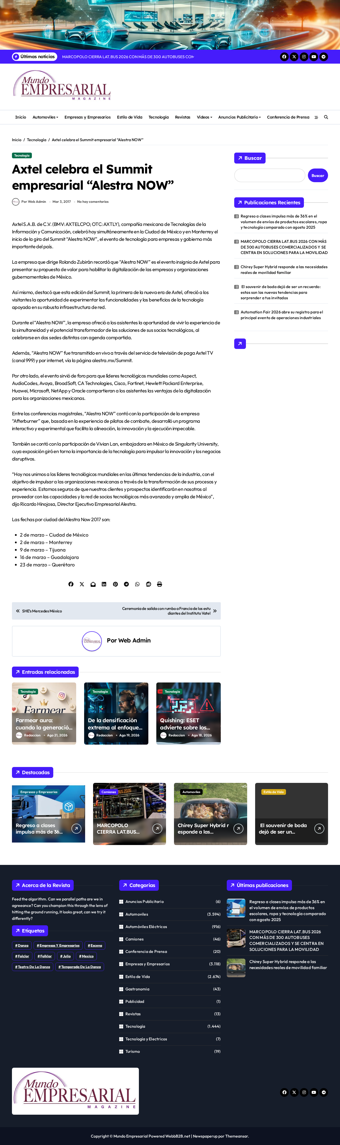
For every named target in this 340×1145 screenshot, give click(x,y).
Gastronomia (137, 988)
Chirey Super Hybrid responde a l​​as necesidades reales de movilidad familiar (284, 269)
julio (67, 956)
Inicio (20, 117)
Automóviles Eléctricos (146, 926)
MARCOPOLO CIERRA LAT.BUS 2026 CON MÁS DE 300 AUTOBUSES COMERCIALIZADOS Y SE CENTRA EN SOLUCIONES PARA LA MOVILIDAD (284, 247)
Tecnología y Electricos (146, 1038)
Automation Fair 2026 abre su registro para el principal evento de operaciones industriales (282, 314)
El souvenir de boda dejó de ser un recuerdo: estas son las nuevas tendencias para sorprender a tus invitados (281, 292)
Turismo (132, 1051)
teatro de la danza (34, 967)
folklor (46, 956)
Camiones (109, 792)
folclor (23, 956)
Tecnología (159, 117)
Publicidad (134, 1001)
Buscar (253, 158)
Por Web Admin (33, 201)
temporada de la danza (81, 967)
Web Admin (134, 640)
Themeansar (236, 1136)
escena (96, 945)
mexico (88, 956)
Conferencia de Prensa (288, 117)
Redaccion (32, 735)
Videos (203, 117)
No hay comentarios (93, 201)
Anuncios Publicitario (238, 117)
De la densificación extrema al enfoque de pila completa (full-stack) (116, 731)
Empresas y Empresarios (87, 117)
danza (23, 945)
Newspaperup (205, 1136)
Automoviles (44, 117)
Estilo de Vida (129, 117)
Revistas (182, 117)
